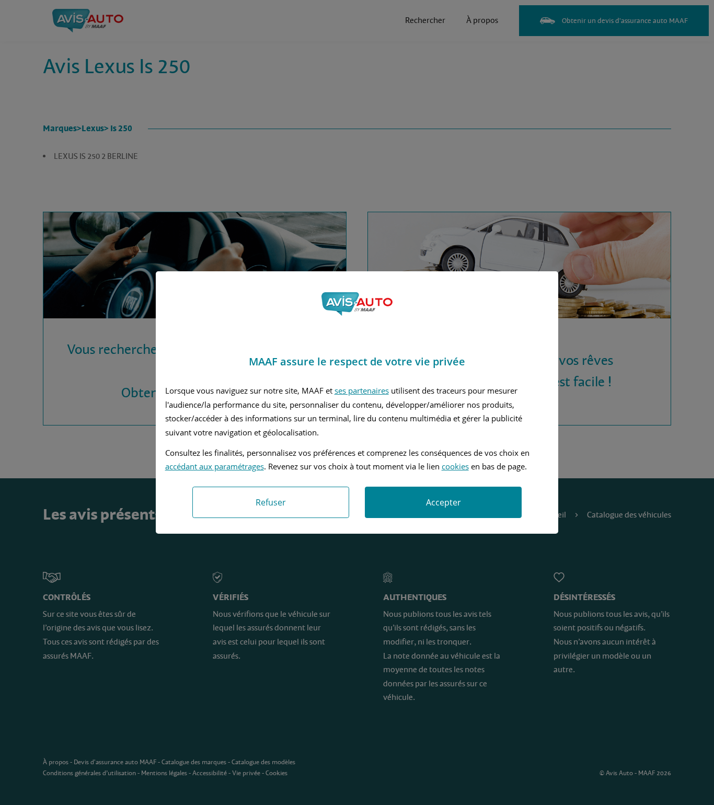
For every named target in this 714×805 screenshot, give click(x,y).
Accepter (443, 502)
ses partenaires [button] (362, 390)
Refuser (271, 502)
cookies (455, 466)
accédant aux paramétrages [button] (214, 466)
